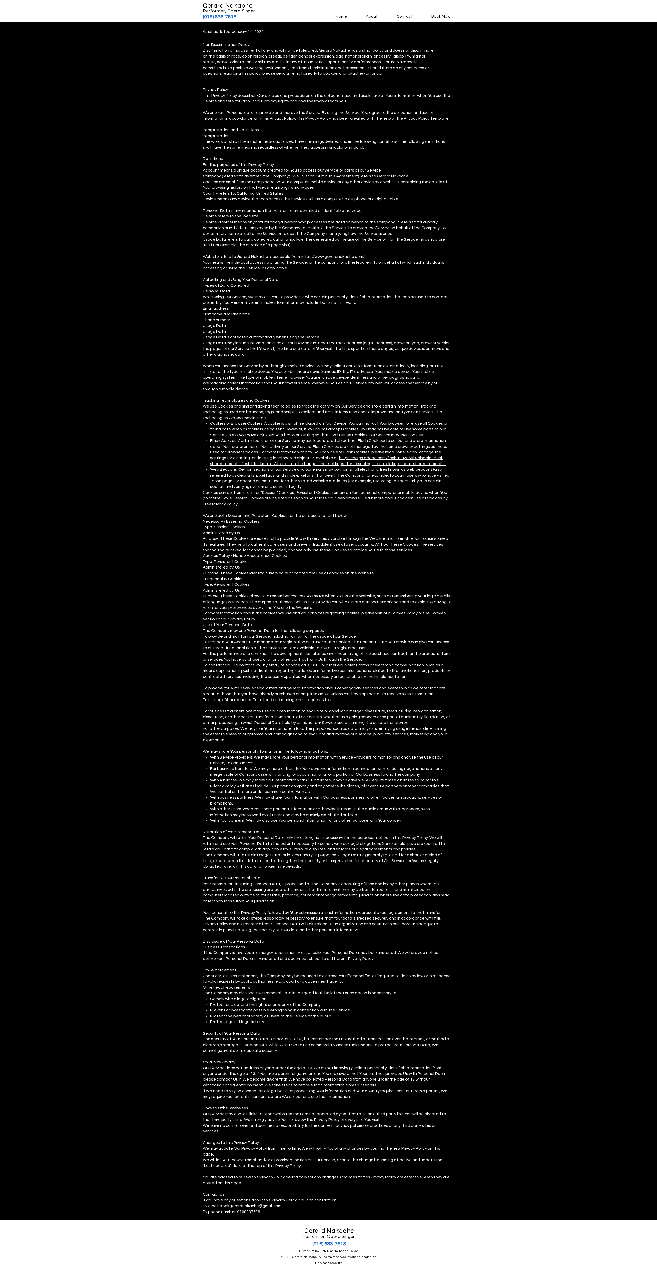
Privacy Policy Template (426, 118)
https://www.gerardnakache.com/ (333, 256)
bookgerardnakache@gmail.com (354, 73)
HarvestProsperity (328, 1263)
